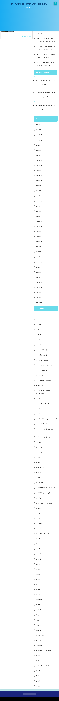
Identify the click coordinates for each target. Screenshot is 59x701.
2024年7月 (39, 216)
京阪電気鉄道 (39, 482)
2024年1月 (39, 246)
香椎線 (38, 671)
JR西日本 (38, 344)
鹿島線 (38, 686)
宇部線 (38, 538)
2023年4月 (39, 292)
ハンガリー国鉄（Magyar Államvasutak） (46, 419)
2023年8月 (39, 272)
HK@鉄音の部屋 (45, 97)
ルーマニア (39, 452)
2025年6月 (39, 160)
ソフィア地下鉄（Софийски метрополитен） (43, 392)
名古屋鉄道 (39, 523)
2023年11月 (39, 257)
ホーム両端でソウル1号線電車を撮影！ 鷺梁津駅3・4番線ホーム (46, 48)
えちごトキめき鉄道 (41, 370)
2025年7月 (39, 155)
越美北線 (38, 640)
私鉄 (37, 620)
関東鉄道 (38, 655)
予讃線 (38, 477)
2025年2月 (39, 180)
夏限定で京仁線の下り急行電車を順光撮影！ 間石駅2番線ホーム (46, 56)
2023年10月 (39, 262)
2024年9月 (39, 206)
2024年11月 (39, 196)
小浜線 (38, 549)
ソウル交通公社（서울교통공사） (45, 380)
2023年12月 (39, 251)
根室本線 (38, 604)
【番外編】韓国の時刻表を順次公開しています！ (44, 81)
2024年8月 (39, 211)
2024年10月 (39, 201)
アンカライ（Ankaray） (42, 360)
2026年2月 (39, 135)
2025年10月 (39, 140)
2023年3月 (39, 297)
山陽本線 (38, 559)
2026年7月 (39, 124)
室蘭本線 (38, 543)
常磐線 (38, 564)
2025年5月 (39, 165)
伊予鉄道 (38, 498)
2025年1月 (39, 185)
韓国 (37, 660)
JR (37, 314)
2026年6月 (39, 129)
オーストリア (39, 375)
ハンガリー (39, 413)
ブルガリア (39, 442)
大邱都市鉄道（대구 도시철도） (44, 533)
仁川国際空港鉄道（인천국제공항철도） (46, 488)
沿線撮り (38, 610)
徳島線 (38, 569)
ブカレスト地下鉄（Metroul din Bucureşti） (44, 431)
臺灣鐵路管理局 (40, 635)
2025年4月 (39, 170)
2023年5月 (39, 287)
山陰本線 (38, 554)
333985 (45, 84)
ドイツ (38, 398)
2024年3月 (39, 236)
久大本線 (38, 472)
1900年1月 (39, 302)
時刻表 (38, 589)
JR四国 (38, 329)
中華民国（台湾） (41, 467)
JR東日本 (38, 334)
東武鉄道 (38, 594)
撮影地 (38, 579)
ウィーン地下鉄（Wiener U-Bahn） (45, 365)
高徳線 (38, 681)
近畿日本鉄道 (39, 645)
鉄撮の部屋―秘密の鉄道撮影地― (30, 4)
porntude (45, 109)
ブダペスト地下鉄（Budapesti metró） (46, 437)
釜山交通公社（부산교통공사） (44, 650)
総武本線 (38, 625)
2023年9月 (39, 267)
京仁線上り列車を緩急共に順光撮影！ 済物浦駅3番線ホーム (45, 64)
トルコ (38, 408)
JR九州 (38, 319)
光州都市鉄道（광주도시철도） (44, 503)
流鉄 (37, 615)
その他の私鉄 (39, 385)
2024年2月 (39, 241)
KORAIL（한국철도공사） (43, 350)
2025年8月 (39, 150)
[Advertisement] (29, 20)
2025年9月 (39, 145)
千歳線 (38, 518)
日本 (37, 584)
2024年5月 (39, 226)
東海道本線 (39, 599)
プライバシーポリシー (30, 7)
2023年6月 (39, 282)
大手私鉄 (38, 528)
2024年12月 (39, 190)
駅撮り (38, 676)
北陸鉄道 (38, 513)
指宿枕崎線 (39, 574)
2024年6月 (39, 221)
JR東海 (38, 339)
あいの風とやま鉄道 (41, 355)
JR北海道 (38, 324)
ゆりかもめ (39, 447)
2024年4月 (39, 231)
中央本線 (38, 462)
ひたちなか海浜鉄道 (41, 424)
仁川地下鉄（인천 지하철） (43, 493)
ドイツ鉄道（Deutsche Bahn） (44, 403)
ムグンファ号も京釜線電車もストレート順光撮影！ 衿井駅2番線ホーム (46, 40)
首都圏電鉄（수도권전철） (43, 665)
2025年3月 (39, 175)
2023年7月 (39, 277)
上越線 (38, 457)
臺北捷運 (38, 630)
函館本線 (38, 508)
